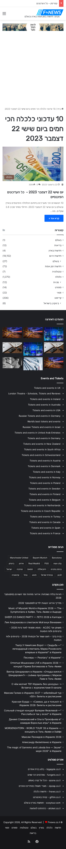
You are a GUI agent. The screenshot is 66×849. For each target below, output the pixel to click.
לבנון (60, 575)
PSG (47, 563)
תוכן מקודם (57, 584)
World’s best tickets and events (43, 421)
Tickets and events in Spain (45, 527)
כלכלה (58, 276)
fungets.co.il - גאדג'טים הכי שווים (44, 774)
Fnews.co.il (54, 822)
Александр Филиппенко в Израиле (41, 742)
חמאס (30, 569)
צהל (25, 575)
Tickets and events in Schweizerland (41, 455)
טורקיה (20, 569)
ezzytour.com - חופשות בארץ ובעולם (42, 802)
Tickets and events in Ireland (45, 399)
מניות (56, 282)
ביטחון (11, 563)
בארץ (41, 827)
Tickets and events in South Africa (42, 449)
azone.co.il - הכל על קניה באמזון (44, 780)
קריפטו (57, 298)
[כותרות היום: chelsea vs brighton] (33, 349)
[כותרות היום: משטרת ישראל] (53, 347)
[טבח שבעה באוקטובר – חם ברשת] (12, 362)
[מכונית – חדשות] (53, 362)
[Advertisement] (33, 71)
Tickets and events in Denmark (44, 466)
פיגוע (34, 575)
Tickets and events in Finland (44, 494)
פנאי (59, 292)
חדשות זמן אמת (53, 266)
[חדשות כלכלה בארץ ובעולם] (33, 26)
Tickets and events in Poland (45, 483)
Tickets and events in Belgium (44, 499)
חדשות (58, 827)
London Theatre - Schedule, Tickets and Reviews (34, 393)
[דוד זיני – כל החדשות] (53, 334)
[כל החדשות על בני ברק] (33, 332)
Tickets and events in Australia (44, 404)
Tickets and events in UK (47, 388)
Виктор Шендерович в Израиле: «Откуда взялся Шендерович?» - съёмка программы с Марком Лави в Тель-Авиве (34, 675)
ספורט (58, 287)
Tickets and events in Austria (45, 460)
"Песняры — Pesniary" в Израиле (42, 657)
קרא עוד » (54, 218)
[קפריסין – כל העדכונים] (12, 332)
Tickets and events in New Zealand (41, 443)
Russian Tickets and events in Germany (39, 415)
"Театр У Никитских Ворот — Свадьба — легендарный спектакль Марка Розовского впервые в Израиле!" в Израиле (36, 649)
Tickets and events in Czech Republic (40, 511)
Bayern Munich (40, 557)
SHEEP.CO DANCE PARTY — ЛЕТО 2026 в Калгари (33, 617)
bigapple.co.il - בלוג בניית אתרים (44, 769)
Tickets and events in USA (46, 410)
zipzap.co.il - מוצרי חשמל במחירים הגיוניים (39, 786)
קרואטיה (15, 575)
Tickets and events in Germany (44, 438)
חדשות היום (55, 255)
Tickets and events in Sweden (44, 488)
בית (59, 108)
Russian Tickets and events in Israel (41, 427)
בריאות (57, 245)
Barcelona (57, 557)
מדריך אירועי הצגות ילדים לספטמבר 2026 (39, 603)
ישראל (9, 569)
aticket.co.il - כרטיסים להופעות (45, 808)
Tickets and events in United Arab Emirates (37, 432)
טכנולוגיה (56, 271)
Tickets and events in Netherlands (42, 505)
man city (57, 563)
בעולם (58, 240)
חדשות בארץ (55, 250)
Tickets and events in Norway (44, 477)
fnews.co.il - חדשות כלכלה (47, 791)
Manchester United (19, 557)
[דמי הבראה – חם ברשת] (33, 363)
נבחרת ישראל (47, 575)
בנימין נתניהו (56, 569)
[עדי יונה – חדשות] (12, 347)
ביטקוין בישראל (51, 303)
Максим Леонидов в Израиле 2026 (41, 737)
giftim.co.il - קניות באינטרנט (46, 797)
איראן (21, 563)
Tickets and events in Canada (44, 522)
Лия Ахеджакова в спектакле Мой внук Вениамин (33, 622)
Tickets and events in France (45, 533)
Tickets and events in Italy (46, 471)
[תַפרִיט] (4, 14)
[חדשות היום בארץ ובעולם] (49, 12)
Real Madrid (34, 563)
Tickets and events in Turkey (45, 516)
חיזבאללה (42, 569)
